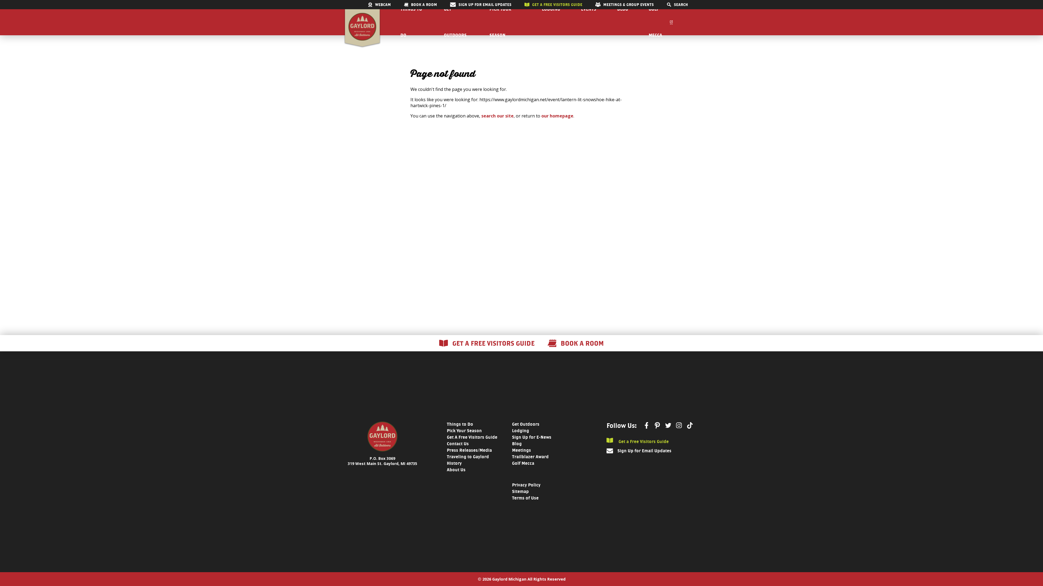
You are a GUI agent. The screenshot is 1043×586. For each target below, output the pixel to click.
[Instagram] (679, 425)
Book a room (424, 4)
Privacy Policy (526, 485)
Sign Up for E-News (531, 437)
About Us (456, 469)
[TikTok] (690, 425)
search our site (497, 116)
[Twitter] (668, 425)
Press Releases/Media (469, 450)
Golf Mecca (523, 463)
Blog (517, 443)
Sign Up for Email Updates (484, 4)
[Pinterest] (657, 425)
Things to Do (460, 424)
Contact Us (458, 443)
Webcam (383, 4)
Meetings (521, 450)
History (454, 463)
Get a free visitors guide (557, 4)
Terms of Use (525, 498)
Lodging (520, 430)
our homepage (557, 116)
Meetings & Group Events (628, 4)
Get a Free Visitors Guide (643, 441)
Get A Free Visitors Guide (472, 437)
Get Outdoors (525, 424)
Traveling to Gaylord (468, 456)
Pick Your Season (464, 430)
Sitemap (520, 491)
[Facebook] (646, 425)
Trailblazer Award (530, 456)
